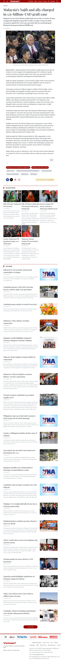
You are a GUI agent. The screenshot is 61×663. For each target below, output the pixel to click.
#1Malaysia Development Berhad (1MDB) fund (28, 170)
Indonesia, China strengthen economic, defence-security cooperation (17, 375)
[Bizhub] (6, 637)
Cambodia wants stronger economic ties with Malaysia (20, 486)
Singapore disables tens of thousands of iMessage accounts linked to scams (17, 468)
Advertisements (51, 645)
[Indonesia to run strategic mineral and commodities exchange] (49, 275)
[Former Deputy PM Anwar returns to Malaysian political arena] (49, 196)
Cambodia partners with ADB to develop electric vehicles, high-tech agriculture (18, 288)
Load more (30, 627)
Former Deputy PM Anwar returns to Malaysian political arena (49, 206)
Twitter (11, 179)
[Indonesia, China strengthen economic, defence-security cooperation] (49, 379)
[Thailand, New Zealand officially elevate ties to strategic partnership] (49, 509)
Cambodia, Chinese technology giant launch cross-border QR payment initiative (19, 612)
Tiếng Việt (30, 1)
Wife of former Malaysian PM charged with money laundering (30, 206)
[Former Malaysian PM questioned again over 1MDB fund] (12, 231)
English (35, 1)
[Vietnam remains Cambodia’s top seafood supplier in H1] (49, 400)
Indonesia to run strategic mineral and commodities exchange (17, 271)
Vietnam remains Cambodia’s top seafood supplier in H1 (18, 396)
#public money (10, 170)
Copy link (19, 179)
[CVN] (27, 637)
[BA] (48, 637)
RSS (52, 642)
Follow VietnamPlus (40, 179)
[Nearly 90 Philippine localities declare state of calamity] (49, 438)
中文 (49, 1)
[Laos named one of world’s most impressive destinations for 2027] (49, 455)
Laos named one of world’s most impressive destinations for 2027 (19, 451)
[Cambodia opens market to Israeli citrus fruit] (49, 309)
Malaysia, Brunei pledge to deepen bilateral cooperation (19, 358)
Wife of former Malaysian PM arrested (12, 205)
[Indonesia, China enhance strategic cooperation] (49, 325)
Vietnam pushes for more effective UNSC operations (18, 560)
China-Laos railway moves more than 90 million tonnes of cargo (18, 594)
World (5, 5)
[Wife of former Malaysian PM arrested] (12, 196)
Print (15, 179)
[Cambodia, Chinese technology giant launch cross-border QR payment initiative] (49, 616)
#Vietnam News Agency (13, 174)
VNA (37, 645)
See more (9, 266)
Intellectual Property (36, 642)
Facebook (7, 179)
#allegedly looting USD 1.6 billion (40, 167)
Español (45, 1)
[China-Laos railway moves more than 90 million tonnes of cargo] (49, 598)
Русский (53, 1)
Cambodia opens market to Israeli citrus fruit (20, 304)
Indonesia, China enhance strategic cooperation (16, 322)
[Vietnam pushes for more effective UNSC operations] (49, 564)
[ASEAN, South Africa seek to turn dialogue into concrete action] (49, 545)
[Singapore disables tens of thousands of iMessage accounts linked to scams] (49, 472)
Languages (32, 645)
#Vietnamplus (24, 174)
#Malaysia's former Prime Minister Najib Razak (18, 167)
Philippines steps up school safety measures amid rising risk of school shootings (19, 417)
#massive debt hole (46, 170)
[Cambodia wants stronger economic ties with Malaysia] (49, 490)
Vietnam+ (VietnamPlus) (15, 1)
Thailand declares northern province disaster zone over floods (20, 522)
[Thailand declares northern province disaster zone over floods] (49, 526)
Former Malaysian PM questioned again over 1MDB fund (11, 241)
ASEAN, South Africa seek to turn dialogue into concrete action (20, 541)
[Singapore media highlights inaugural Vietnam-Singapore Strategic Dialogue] (49, 343)
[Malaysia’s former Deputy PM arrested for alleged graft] (30, 231)
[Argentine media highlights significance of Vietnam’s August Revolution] (49, 581)
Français (40, 1)
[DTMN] (37, 637)
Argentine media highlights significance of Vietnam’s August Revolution (19, 577)
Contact (59, 645)
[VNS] (17, 637)
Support (56, 642)
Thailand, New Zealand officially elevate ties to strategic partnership (20, 505)
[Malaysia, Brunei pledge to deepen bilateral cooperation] (49, 362)
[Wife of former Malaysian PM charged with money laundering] (30, 196)
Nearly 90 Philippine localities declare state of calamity (20, 434)
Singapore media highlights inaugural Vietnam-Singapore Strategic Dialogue (17, 339)
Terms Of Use (46, 642)
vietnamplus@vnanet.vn (38, 654)
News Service (43, 645)
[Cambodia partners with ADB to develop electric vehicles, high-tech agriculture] (49, 292)
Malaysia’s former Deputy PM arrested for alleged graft (30, 241)
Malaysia (34, 174)
